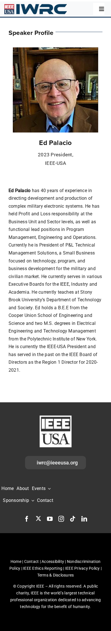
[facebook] (27, 519)
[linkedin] (84, 519)
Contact (31, 561)
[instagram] (61, 519)
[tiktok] (72, 519)
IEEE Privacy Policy (82, 568)
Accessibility (53, 561)
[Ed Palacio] (55, 49)
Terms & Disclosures (55, 575)
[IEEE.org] (35, 6)
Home (16, 561)
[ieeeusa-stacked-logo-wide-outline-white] (55, 416)
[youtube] (50, 519)
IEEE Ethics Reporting (42, 568)
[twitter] (38, 518)
